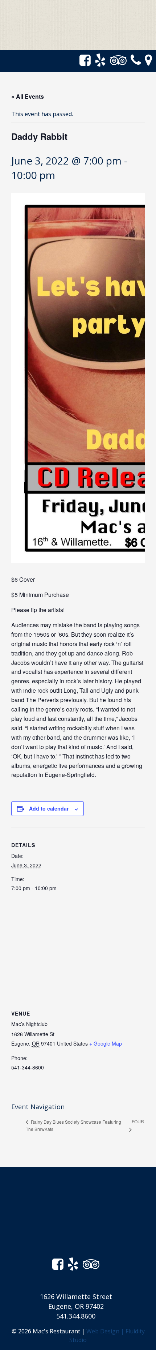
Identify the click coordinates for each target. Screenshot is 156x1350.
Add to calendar (49, 808)
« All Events (27, 96)
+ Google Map (105, 1043)
